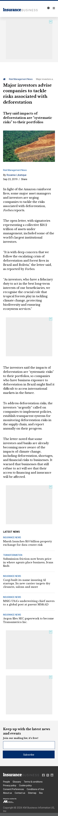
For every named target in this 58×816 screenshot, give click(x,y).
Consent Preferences (13, 789)
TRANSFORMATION (12, 555)
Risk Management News (21, 79)
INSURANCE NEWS (12, 537)
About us (7, 793)
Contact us (20, 793)
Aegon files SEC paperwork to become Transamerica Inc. (28, 620)
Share (24, 179)
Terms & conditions (33, 781)
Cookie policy (25, 785)
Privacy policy (9, 785)
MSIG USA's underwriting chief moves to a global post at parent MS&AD (29, 602)
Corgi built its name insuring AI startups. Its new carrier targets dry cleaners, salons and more (26, 583)
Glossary (17, 781)
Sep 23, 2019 (10, 179)
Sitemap (32, 793)
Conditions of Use (35, 789)
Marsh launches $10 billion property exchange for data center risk (27, 543)
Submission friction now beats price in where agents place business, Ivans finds (28, 562)
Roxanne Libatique (16, 175)
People (6, 781)
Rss (41, 793)
